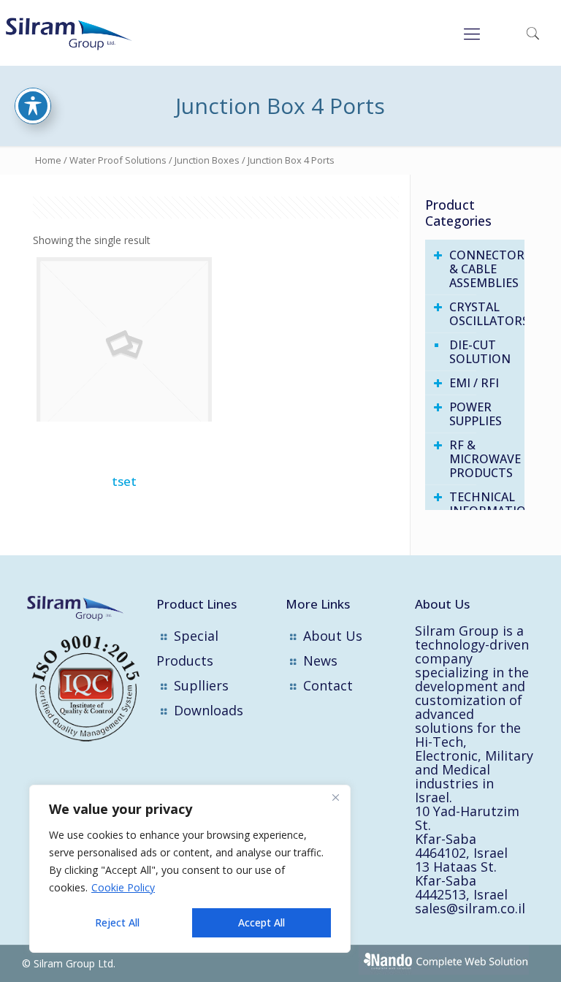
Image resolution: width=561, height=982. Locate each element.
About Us (332, 635)
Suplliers (201, 685)
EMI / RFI (474, 383)
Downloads (208, 710)
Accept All (261, 922)
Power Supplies (475, 414)
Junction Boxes (207, 160)
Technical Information (483, 504)
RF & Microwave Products (483, 459)
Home (48, 160)
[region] (190, 869)
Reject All (117, 922)
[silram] (83, 33)
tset (124, 481)
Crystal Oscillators (483, 314)
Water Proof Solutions (118, 160)
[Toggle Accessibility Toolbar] (32, 105)
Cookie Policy (123, 887)
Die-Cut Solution (480, 352)
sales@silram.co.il (470, 908)
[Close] (335, 797)
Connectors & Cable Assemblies (483, 269)
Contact (328, 685)
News (320, 660)
